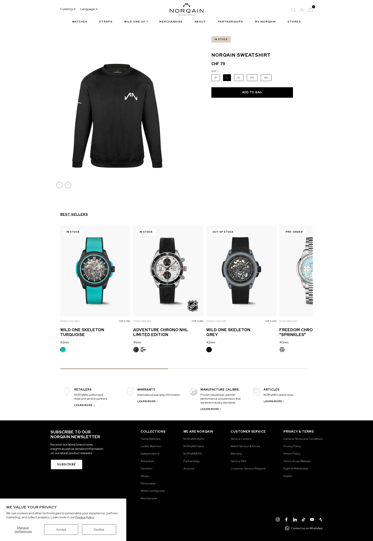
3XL (266, 77)
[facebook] (286, 520)
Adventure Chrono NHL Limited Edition (160, 332)
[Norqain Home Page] (187, 10)
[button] (60, 185)
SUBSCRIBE (66, 464)
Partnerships (230, 21)
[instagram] (278, 520)
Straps (105, 21)
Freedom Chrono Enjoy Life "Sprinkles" (312, 332)
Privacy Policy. (84, 517)
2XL (252, 77)
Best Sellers (74, 214)
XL (238, 77)
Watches (79, 21)
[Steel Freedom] (282, 349)
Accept (61, 529)
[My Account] (302, 10)
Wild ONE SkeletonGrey (228, 332)
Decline (99, 529)
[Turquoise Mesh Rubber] (63, 349)
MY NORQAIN (265, 21)
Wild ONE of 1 (136, 21)
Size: (215, 71)
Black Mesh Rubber (209, 349)
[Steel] (143, 349)
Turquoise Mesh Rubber (63, 349)
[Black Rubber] (136, 349)
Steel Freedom (282, 349)
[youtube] (312, 520)
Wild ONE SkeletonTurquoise (82, 332)
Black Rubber (136, 349)
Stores (294, 21)
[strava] (320, 520)
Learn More (83, 405)
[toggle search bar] (293, 10)
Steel (143, 349)
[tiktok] (303, 520)
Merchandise (171, 21)
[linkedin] (295, 520)
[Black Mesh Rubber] (209, 349)
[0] (310, 10)
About (200, 21)
